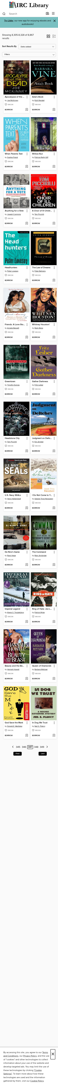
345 (18, 747)
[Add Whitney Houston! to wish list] (54, 337)
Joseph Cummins (14, 214)
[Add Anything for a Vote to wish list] (26, 223)
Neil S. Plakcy (39, 726)
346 (24, 747)
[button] (48, 37)
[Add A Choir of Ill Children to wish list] (54, 223)
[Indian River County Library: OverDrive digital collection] (29, 5)
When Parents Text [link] (14, 154)
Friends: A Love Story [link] (15, 324)
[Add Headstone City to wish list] (26, 451)
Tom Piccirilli (39, 214)
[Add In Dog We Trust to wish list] (54, 735)
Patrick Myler (39, 612)
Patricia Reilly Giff (41, 157)
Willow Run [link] (37, 154)
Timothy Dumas (13, 385)
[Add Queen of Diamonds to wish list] (54, 679)
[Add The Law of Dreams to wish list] (54, 280)
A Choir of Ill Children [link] (42, 211)
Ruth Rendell (39, 100)
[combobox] (23, 13)
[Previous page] (13, 747)
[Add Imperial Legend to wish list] (26, 622)
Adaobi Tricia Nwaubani (43, 499)
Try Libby (8, 20)
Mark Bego (38, 328)
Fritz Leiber (38, 385)
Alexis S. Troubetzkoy (15, 612)
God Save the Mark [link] (14, 723)
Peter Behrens (40, 271)
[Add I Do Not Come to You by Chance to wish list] (54, 508)
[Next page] (47, 747)
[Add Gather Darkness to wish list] (54, 394)
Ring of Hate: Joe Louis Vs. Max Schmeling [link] (42, 609)
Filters (7, 54)
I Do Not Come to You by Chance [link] (42, 495)
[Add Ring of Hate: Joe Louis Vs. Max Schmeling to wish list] (54, 622)
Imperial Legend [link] (12, 609)
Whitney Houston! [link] (41, 324)
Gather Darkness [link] (40, 381)
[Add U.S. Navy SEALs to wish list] (26, 508)
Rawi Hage (11, 555)
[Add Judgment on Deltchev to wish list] (54, 451)
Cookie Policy (37, 1081)
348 (36, 747)
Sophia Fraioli (12, 157)
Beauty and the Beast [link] (15, 666)
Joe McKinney (12, 100)
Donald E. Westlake (14, 726)
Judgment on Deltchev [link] (42, 438)
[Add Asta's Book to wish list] (54, 110)
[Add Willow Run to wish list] (54, 167)
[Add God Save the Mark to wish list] (26, 735)
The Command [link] (39, 552)
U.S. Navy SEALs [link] (13, 495)
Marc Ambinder (40, 555)
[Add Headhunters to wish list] (26, 280)
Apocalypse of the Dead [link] (15, 97)
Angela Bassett (13, 328)
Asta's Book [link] (37, 97)
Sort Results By (9, 46)
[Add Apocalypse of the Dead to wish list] (26, 110)
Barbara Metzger (41, 669)
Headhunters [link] (11, 267)
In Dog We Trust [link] (39, 723)
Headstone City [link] (12, 438)
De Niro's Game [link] (12, 552)
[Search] (4, 13)
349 (42, 747)
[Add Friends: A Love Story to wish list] (26, 337)
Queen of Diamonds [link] (41, 666)
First (17, 753)
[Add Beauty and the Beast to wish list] (26, 679)
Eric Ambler (39, 442)
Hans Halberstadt (14, 499)
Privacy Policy (30, 1056)
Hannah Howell (13, 669)
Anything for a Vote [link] (14, 211)
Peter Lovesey (12, 271)
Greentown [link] (10, 381)
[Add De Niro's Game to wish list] (26, 565)
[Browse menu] (53, 13)
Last (42, 753)
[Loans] (47, 14)
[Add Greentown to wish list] (26, 394)
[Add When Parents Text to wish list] (26, 167)
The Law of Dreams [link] (41, 267)
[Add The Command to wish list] (54, 565)
